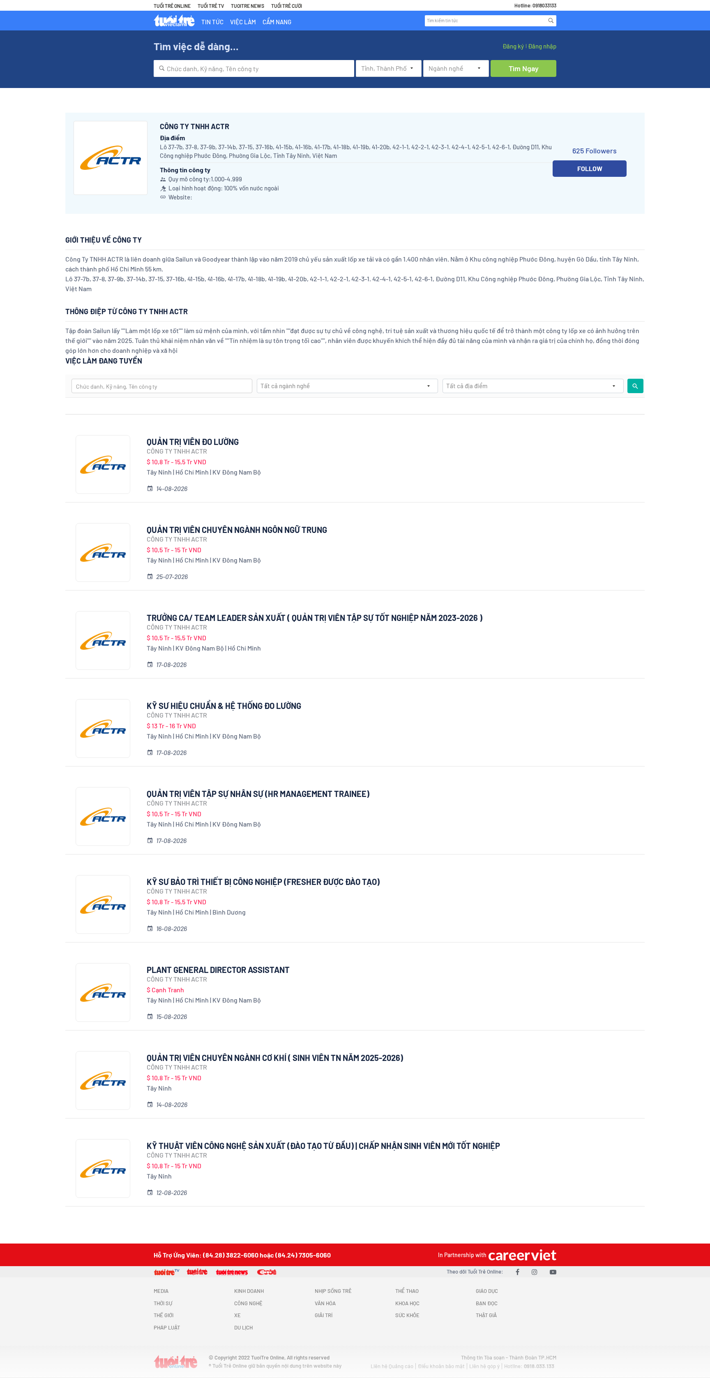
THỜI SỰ (163, 1303)
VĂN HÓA (325, 1303)
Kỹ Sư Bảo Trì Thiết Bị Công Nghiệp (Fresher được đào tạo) (263, 882)
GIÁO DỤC (487, 1291)
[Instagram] (534, 1272)
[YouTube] (553, 1272)
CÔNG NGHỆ (248, 1303)
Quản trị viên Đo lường (193, 442)
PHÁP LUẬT (167, 1327)
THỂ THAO (407, 1291)
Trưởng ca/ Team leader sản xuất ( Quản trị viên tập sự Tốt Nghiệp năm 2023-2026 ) (314, 618)
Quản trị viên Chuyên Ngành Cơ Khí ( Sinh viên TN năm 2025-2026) (275, 1058)
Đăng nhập (542, 46)
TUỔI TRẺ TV (211, 6)
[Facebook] (517, 1272)
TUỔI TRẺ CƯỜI (286, 6)
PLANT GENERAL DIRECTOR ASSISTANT (218, 970)
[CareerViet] (521, 1255)
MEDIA (161, 1291)
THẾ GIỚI (163, 1315)
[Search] (551, 20)
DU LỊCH (243, 1327)
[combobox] (254, 68)
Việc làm (243, 21)
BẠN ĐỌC (487, 1303)
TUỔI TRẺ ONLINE (172, 6)
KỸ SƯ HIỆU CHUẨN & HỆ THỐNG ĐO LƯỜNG (224, 706)
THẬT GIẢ (486, 1315)
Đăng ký (513, 46)
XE (237, 1315)
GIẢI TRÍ (323, 1315)
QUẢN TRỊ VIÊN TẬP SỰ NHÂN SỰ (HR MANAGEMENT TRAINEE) (258, 794)
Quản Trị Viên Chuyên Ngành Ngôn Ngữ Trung (237, 530)
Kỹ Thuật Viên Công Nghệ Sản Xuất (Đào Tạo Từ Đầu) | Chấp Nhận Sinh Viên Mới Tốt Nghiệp (323, 1146)
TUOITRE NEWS (247, 6)
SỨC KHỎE (407, 1315)
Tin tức (212, 21)
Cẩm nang (277, 21)
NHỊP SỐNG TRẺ (333, 1291)
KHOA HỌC (407, 1303)
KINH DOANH (249, 1291)
